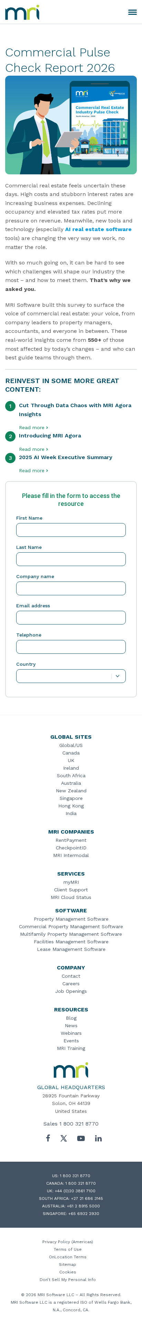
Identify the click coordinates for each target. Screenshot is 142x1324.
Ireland (71, 768)
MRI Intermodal (71, 855)
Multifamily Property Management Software (71, 934)
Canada (71, 753)
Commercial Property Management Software (71, 926)
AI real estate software (98, 229)
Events (71, 1040)
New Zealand (71, 790)
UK (71, 760)
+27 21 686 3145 (87, 1198)
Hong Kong (71, 805)
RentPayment (71, 840)
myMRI (71, 882)
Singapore (71, 798)
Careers (71, 983)
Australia (71, 783)
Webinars (71, 1033)
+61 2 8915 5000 (83, 1206)
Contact (71, 976)
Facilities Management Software (71, 941)
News (71, 1025)
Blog (71, 1018)
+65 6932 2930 (83, 1213)
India (71, 813)
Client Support (71, 889)
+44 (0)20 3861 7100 (75, 1191)
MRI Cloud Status (71, 897)
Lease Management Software (71, 949)
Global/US (71, 745)
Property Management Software (71, 919)
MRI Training (71, 1048)
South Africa (71, 775)
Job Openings (71, 991)
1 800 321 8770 (79, 1123)
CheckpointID (71, 847)
